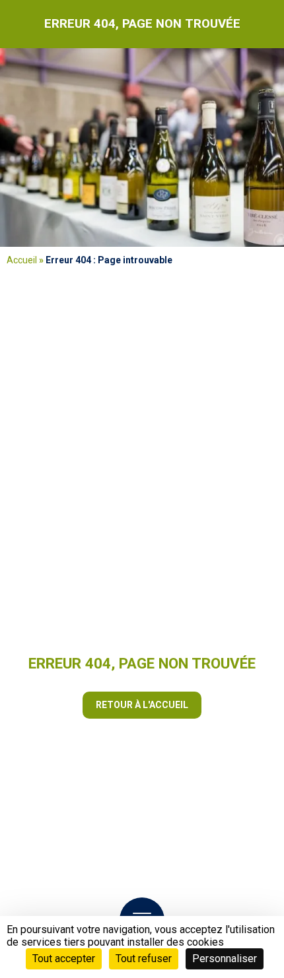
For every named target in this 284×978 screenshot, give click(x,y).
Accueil (22, 260)
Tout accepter (63, 958)
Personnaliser (224, 958)
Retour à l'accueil (142, 705)
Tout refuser (144, 958)
